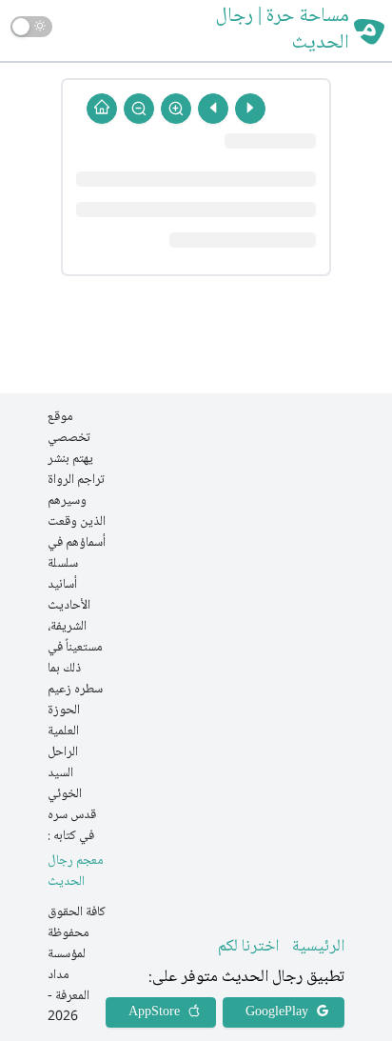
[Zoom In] (176, 108)
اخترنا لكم (248, 946)
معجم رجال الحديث (76, 872)
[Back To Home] (102, 108)
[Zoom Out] (139, 108)
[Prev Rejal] (250, 108)
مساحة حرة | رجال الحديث (282, 30)
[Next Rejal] (213, 108)
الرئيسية (318, 946)
